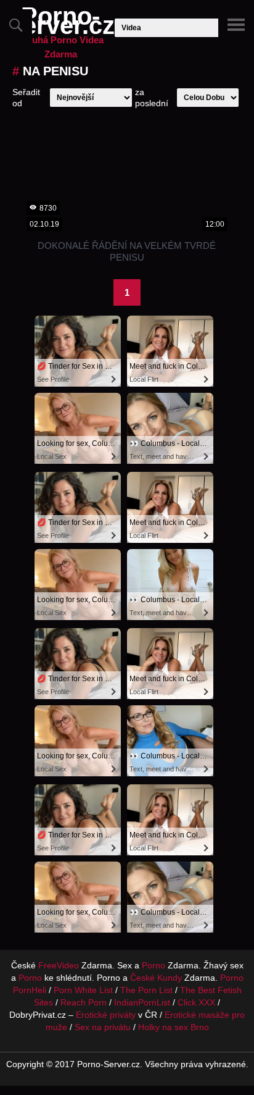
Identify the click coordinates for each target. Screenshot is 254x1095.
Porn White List (83, 990)
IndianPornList (142, 1002)
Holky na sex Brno (173, 1027)
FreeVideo (58, 965)
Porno (153, 965)
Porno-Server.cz (60, 35)
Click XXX (196, 1002)
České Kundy (156, 978)
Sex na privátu (103, 1027)
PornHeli (29, 990)
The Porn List (146, 990)
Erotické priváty (106, 1015)
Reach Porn (83, 1002)
